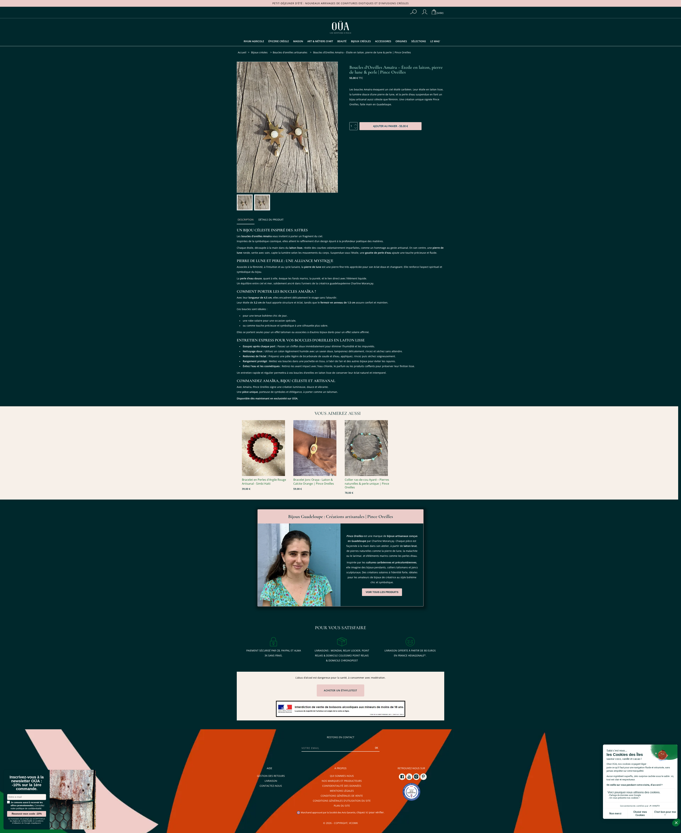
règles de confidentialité (22, 821)
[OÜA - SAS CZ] (340, 27)
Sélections (418, 41)
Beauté (342, 41)
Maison (298, 41)
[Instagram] (416, 776)
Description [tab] (246, 219)
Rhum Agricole (254, 41)
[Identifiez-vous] (424, 11)
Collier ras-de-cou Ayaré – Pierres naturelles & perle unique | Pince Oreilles (367, 483)
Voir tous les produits (382, 592)
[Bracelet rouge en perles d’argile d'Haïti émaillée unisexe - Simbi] (266, 448)
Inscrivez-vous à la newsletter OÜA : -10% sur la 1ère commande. (27, 783)
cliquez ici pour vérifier (370, 812)
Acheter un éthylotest (340, 690)
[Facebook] (402, 776)
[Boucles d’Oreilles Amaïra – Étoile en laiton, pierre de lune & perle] (245, 202)
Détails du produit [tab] (271, 219)
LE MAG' (435, 41)
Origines (401, 41)
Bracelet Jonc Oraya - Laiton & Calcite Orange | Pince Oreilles (313, 481)
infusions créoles (395, 3)
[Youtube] (409, 776)
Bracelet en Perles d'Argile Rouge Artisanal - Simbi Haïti (264, 481)
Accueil (242, 52)
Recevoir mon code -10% (27, 813)
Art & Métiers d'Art (320, 41)
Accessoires (383, 41)
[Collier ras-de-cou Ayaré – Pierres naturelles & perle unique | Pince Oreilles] (369, 448)
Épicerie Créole (278, 41)
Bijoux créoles (361, 41)
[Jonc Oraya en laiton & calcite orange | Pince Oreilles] (317, 448)
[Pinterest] (423, 776)
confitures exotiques (357, 3)
